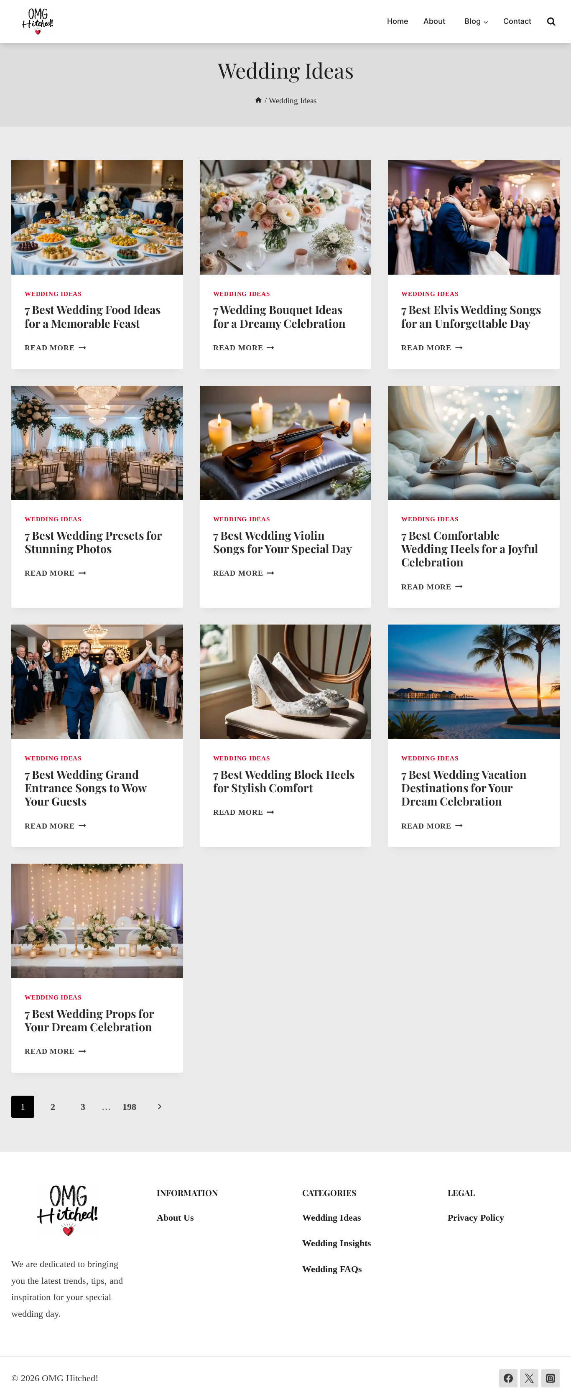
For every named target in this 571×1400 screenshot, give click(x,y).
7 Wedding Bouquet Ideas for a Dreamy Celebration (279, 316)
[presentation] (97, 217)
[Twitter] (529, 1378)
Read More (55, 348)
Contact (517, 21)
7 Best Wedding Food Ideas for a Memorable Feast (93, 316)
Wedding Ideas (53, 293)
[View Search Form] (551, 21)
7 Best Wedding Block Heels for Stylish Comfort (283, 781)
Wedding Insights (336, 1243)
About (434, 21)
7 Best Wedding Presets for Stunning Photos (93, 542)
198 (129, 1107)
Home (397, 21)
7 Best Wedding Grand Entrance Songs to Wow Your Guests (85, 788)
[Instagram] (550, 1378)
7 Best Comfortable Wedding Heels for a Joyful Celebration (469, 549)
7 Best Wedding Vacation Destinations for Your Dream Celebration (464, 788)
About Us (175, 1217)
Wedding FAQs (332, 1269)
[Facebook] (508, 1378)
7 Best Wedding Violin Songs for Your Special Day (282, 542)
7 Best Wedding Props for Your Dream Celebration (89, 1020)
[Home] (259, 100)
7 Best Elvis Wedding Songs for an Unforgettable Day (471, 316)
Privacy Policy (476, 1217)
